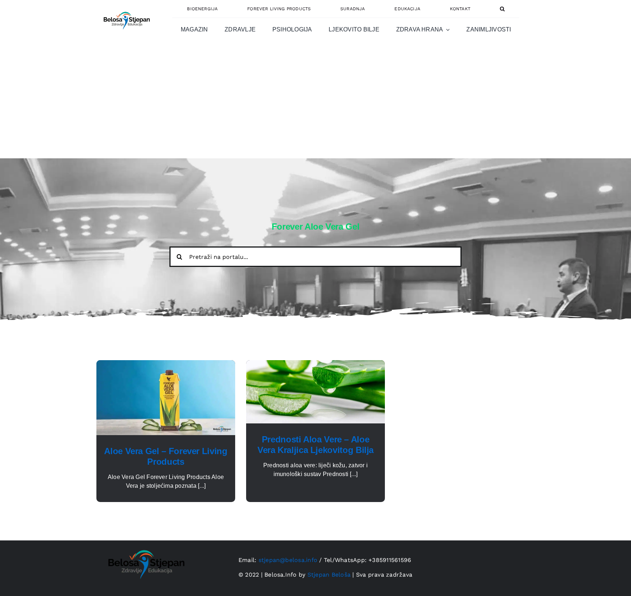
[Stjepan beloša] (125, 8)
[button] (502, 8)
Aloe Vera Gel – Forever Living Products (165, 456)
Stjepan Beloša (329, 574)
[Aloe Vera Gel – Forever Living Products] (165, 364)
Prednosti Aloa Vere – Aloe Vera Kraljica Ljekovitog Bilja (315, 444)
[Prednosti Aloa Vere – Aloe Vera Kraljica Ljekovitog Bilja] (315, 364)
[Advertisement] (315, 103)
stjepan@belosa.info (288, 560)
